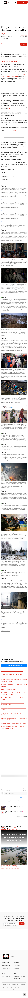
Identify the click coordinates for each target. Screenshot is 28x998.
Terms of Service (6, 968)
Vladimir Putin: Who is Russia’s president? (12, 671)
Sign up (25, 788)
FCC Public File (6, 976)
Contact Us (16, 968)
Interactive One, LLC (15, 984)
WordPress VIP (12, 987)
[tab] (4, 798)
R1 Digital (4, 973)
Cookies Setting (6, 965)
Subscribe (22, 923)
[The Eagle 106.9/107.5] (8, 958)
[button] (14, 26)
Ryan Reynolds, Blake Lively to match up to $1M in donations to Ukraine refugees (14, 719)
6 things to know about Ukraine (9, 689)
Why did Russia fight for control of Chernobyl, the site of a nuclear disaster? (14, 693)
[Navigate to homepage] (7, 2)
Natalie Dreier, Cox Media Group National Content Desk (6, 36)
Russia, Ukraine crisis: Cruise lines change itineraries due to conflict (12, 727)
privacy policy (14, 925)
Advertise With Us (6, 971)
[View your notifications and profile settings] (15, 2)
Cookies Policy (17, 962)
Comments (3, 45)
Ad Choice (17, 965)
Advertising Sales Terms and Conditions (20, 977)
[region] (14, 802)
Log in (22, 788)
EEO (15, 973)
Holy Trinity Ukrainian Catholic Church (13, 75)
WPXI (11, 66)
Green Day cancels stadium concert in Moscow (13, 723)
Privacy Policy (5, 962)
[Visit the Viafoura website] (24, 816)
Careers (16, 971)
